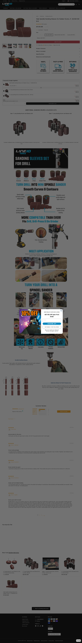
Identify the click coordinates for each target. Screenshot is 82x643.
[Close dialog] (61, 310)
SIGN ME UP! (52, 323)
